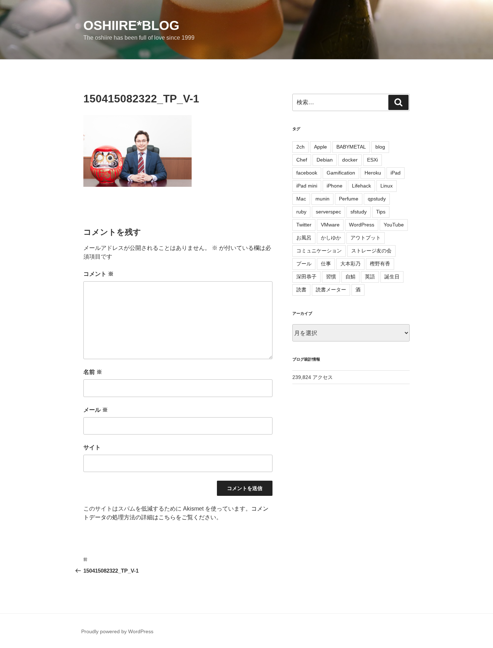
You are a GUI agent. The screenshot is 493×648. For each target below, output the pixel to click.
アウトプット (365, 238)
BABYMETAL (351, 147)
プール (303, 263)
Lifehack (361, 186)
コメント (98, 274)
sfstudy (358, 212)
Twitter (303, 225)
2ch (300, 147)
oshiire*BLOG (131, 25)
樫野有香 (380, 263)
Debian (325, 160)
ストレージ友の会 (371, 251)
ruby (301, 212)
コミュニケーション (319, 251)
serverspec (328, 212)
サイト (92, 447)
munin (322, 199)
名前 (92, 372)
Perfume (348, 199)
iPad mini (306, 186)
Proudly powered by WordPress (117, 631)
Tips (380, 212)
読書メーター (331, 289)
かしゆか (331, 238)
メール (95, 410)
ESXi (372, 160)
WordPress (361, 225)
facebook (306, 173)
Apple (320, 147)
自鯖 (350, 276)
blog (380, 147)
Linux (386, 186)
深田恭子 (306, 276)
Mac (301, 199)
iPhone (335, 186)
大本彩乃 (350, 263)
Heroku (373, 173)
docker (350, 160)
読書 (301, 289)
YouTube (394, 225)
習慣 (331, 276)
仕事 (326, 263)
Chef (301, 160)
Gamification (341, 173)
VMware (330, 225)
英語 (370, 276)
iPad (396, 173)
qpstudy (377, 199)
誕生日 (392, 276)
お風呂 (303, 238)
